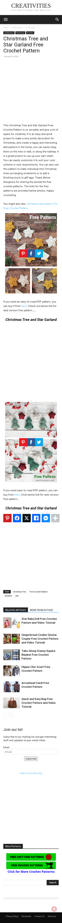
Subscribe (31, 758)
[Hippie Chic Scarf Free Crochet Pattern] (11, 671)
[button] (5, 19)
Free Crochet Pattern (39, 591)
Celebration (17, 27)
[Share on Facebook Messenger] (46, 518)
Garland (8, 595)
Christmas (30, 27)
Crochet (30, 33)
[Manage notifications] (54, 909)
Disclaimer (26, 916)
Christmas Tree (19, 591)
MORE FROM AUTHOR (41, 610)
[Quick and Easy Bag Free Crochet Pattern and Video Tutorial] (11, 703)
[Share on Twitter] (26, 518)
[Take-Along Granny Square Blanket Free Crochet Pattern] (11, 655)
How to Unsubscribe (31, 773)
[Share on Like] (36, 518)
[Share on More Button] (55, 518)
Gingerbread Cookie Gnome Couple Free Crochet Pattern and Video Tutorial (39, 638)
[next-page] (11, 715)
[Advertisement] (31, 92)
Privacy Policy (12, 916)
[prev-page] (5, 715)
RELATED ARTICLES (15, 610)
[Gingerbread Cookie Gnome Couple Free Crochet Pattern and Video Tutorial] (11, 638)
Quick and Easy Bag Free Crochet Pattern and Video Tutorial (38, 702)
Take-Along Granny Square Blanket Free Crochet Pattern (38, 654)
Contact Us (40, 916)
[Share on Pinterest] (7, 518)
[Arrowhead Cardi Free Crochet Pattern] (11, 687)
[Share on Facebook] (17, 518)
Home (6, 27)
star (17, 595)
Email (6, 747)
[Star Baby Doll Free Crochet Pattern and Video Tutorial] (11, 622)
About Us (52, 916)
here (24, 306)
